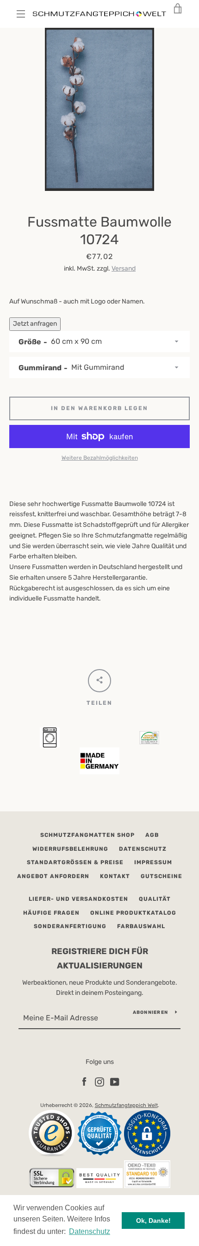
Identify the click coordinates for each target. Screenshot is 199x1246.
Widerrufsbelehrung (70, 849)
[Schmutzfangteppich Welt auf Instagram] (99, 1082)
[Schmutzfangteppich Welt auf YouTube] (114, 1082)
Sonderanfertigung (70, 926)
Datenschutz (143, 849)
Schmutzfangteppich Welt (126, 1105)
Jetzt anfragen (35, 324)
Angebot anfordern (53, 876)
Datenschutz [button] (89, 1231)
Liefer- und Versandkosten (78, 899)
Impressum (153, 862)
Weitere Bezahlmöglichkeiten (100, 458)
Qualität (155, 899)
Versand (124, 268)
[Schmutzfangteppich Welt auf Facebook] (84, 1082)
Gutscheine (161, 876)
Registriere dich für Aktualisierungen (99, 958)
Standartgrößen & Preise (75, 862)
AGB (152, 835)
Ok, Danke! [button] (153, 1220)
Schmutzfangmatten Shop (87, 835)
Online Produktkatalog (133, 913)
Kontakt (115, 876)
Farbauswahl (141, 926)
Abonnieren (150, 1012)
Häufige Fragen (51, 913)
